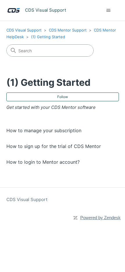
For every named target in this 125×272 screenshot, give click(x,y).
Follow (62, 97)
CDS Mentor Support (68, 30)
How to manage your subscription (43, 130)
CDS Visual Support (24, 30)
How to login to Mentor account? (43, 162)
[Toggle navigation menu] (108, 10)
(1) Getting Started (48, 36)
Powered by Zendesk (100, 217)
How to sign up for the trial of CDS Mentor (53, 146)
